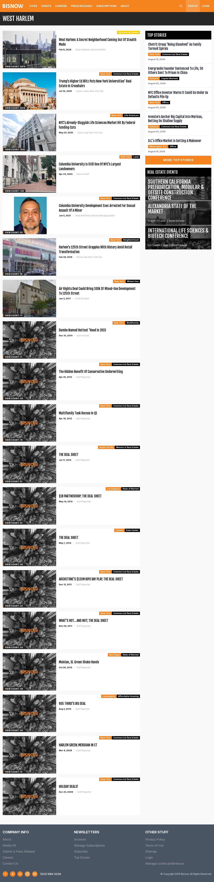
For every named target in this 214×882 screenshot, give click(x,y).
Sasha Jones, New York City (89, 91)
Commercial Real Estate (126, 74)
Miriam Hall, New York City (89, 257)
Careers (61, 6)
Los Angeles (113, 489)
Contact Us (10, 863)
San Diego (114, 654)
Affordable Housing (128, 696)
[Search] (181, 6)
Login (205, 6)
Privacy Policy (155, 839)
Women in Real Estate (127, 447)
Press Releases (81, 6)
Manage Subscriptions (89, 845)
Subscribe (81, 851)
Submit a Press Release (19, 851)
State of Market (131, 489)
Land (136, 157)
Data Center (132, 530)
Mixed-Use (133, 281)
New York (105, 74)
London (119, 530)
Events (46, 6)
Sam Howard (83, 335)
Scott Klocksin (82, 298)
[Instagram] (27, 874)
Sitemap (150, 851)
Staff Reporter (83, 377)
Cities (33, 6)
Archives (80, 839)
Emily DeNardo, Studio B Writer (91, 49)
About (125, 6)
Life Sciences (131, 115)
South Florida (106, 447)
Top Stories (82, 857)
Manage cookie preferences (164, 863)
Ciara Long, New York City (89, 132)
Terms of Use (154, 845)
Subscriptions (106, 6)
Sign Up (193, 6)
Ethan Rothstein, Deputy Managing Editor (95, 215)
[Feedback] (34, 874)
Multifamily (133, 323)
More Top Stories (178, 160)
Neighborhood (131, 240)
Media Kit (9, 845)
